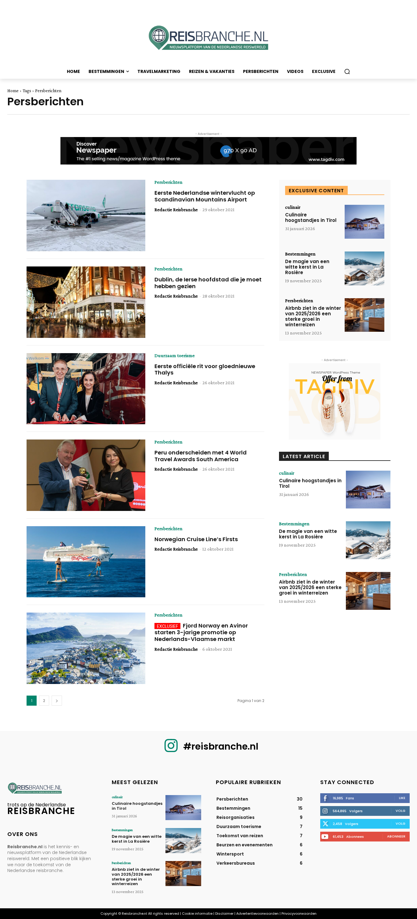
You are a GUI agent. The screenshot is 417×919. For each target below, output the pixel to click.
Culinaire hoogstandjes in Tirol (310, 217)
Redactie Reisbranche (176, 209)
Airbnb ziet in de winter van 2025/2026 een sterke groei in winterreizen (313, 316)
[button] (347, 71)
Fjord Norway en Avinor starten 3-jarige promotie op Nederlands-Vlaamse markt (201, 632)
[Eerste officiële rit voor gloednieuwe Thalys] (86, 389)
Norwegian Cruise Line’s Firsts (196, 539)
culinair (292, 207)
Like (402, 797)
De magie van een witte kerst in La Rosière (307, 267)
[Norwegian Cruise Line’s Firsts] (86, 562)
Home (13, 90)
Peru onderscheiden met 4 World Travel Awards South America (200, 456)
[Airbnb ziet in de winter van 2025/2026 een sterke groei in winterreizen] (364, 315)
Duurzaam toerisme (174, 355)
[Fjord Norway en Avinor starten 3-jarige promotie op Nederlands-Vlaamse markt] (86, 648)
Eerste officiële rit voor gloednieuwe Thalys (204, 369)
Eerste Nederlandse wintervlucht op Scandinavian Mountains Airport (204, 196)
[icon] (171, 750)
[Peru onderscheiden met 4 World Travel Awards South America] (86, 475)
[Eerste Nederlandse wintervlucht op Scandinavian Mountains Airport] (86, 215)
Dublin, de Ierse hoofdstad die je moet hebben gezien (208, 283)
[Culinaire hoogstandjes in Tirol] (364, 222)
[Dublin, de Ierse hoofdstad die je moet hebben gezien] (86, 302)
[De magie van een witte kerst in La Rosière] (364, 268)
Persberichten (168, 182)
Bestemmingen (300, 253)
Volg (400, 810)
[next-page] (57, 701)
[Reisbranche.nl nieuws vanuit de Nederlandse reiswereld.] (208, 40)
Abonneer (396, 836)
